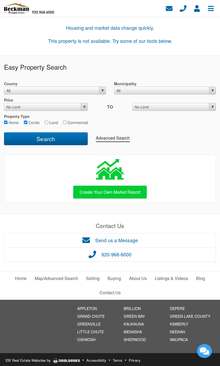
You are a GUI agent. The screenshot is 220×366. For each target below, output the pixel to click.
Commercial (77, 122)
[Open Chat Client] (204, 351)
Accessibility (96, 360)
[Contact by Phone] (183, 8)
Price (8, 100)
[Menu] (211, 8)
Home (13, 122)
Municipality (125, 83)
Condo (33, 122)
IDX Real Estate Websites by (28, 360)
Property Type (17, 116)
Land (53, 122)
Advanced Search (113, 138)
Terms (117, 360)
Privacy (135, 360)
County (10, 83)
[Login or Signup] (197, 8)
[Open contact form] (169, 8)
